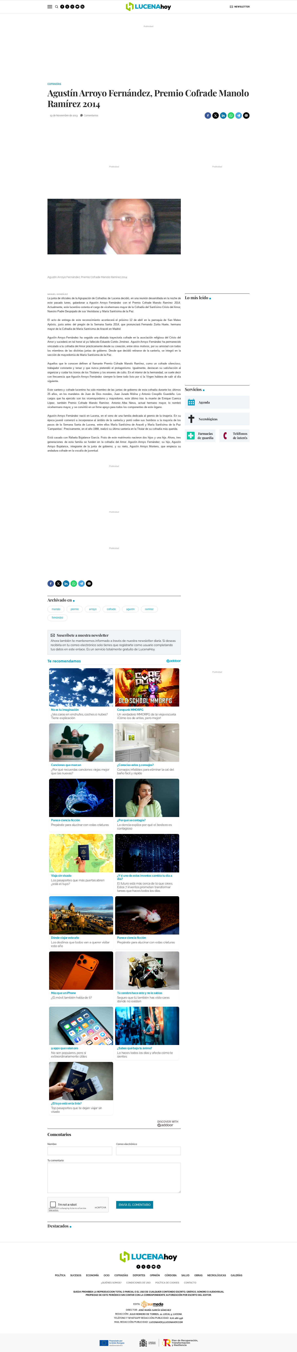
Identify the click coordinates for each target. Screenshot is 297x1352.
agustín (130, 609)
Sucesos (75, 1275)
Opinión (155, 1275)
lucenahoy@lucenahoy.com (166, 1322)
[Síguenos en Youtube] (77, 7)
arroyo (92, 609)
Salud (185, 1275)
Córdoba (171, 1275)
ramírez (149, 609)
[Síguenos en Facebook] (62, 7)
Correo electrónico (126, 1144)
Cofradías (54, 84)
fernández (57, 617)
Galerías (236, 1275)
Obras (198, 1275)
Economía (92, 1275)
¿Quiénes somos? (111, 1282)
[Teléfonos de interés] (234, 435)
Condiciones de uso (138, 1282)
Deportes (139, 1275)
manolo (56, 609)
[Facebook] (208, 115)
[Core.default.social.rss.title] (82, 7)
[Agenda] (217, 402)
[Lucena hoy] (148, 1261)
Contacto (190, 1282)
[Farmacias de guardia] (200, 435)
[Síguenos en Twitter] (67, 7)
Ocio (107, 1275)
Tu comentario (55, 1160)
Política (60, 1275)
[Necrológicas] (217, 419)
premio (75, 609)
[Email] (246, 115)
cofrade (111, 609)
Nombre (52, 1144)
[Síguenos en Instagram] (72, 7)
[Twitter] (215, 115)
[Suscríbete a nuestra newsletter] (114, 642)
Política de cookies (167, 1282)
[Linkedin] (223, 115)
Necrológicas (216, 1275)
